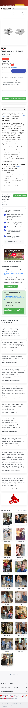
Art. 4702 (18, 166)
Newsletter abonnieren (7, 691)
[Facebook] (10, 674)
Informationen (4, 680)
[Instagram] (14, 674)
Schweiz (18, 695)
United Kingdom (17, 696)
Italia (3, 698)
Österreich (12, 695)
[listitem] (14, 32)
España (25, 696)
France (23, 695)
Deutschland (5, 695)
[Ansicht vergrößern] (14, 32)
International (14, 698)
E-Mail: (3, 92)
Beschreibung (6, 109)
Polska (7, 698)
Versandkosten (14, 67)
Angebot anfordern (21, 195)
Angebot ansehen (19, 5)
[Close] (26, 1)
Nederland (8, 696)
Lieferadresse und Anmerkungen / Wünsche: (13, 80)
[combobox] (19, 9)
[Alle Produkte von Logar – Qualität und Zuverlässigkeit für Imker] (3, 48)
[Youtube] (17, 674)
